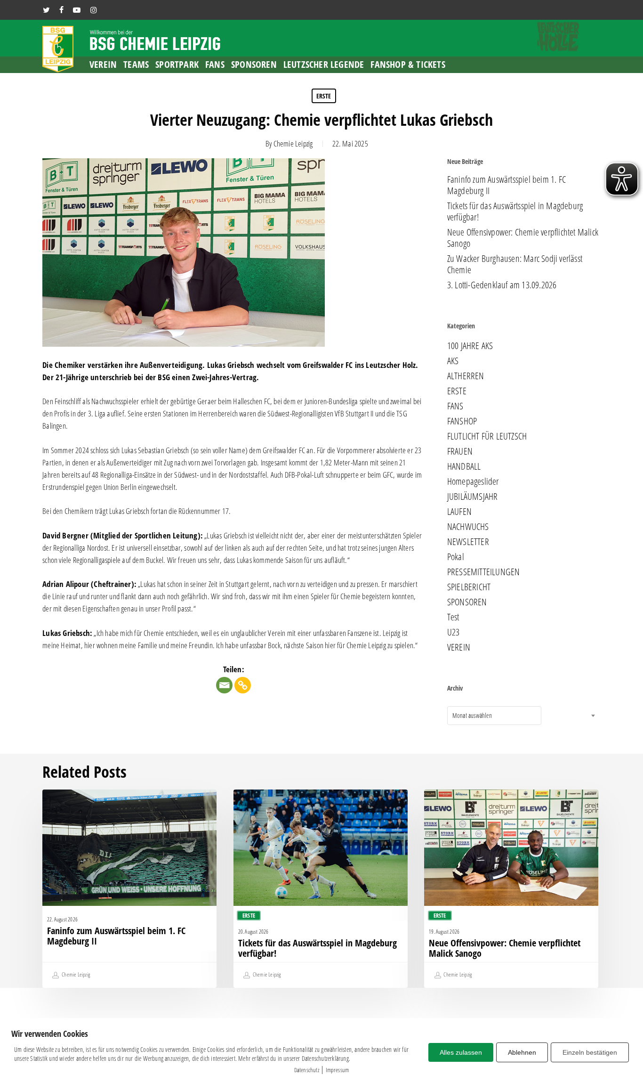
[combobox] (494, 715)
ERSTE (323, 95)
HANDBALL (464, 466)
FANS (455, 406)
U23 (453, 632)
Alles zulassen (461, 1052)
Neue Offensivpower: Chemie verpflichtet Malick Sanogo (522, 238)
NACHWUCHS (468, 526)
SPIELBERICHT (468, 587)
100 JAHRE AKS (470, 345)
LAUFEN (459, 511)
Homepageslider (473, 481)
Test (453, 617)
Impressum (337, 1070)
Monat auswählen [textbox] (472, 715)
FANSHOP (462, 421)
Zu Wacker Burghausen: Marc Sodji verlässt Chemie (514, 264)
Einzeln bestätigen (590, 1052)
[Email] (224, 685)
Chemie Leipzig (293, 143)
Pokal (455, 556)
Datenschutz (306, 1070)
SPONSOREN (467, 602)
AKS (453, 360)
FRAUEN (460, 451)
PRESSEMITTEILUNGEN (483, 572)
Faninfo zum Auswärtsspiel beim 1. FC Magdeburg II (506, 185)
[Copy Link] (242, 685)
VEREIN (458, 647)
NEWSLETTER (468, 541)
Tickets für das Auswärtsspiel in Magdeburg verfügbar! (515, 211)
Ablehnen (522, 1052)
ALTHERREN (465, 376)
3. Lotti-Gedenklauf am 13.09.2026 (502, 285)
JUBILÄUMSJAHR (472, 496)
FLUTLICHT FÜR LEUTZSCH (487, 436)
